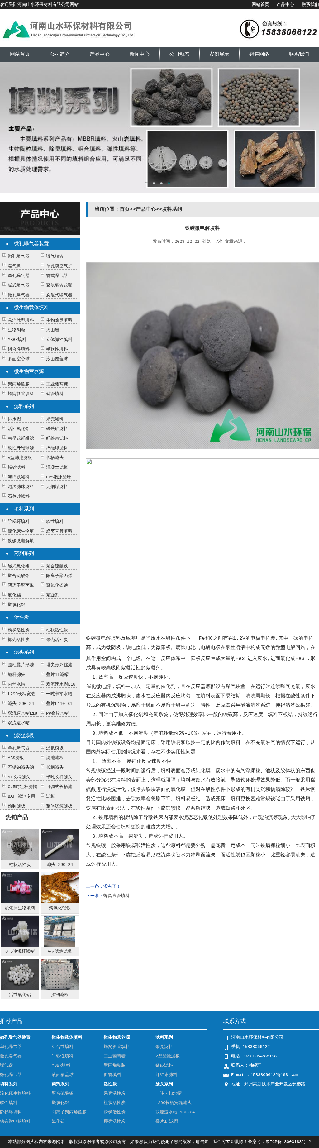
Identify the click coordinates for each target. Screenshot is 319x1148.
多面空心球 (19, 358)
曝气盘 (14, 266)
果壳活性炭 (57, 639)
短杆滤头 (16, 674)
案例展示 (219, 54)
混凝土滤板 (57, 467)
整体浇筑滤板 (59, 806)
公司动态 (179, 54)
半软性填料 (57, 349)
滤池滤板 (24, 736)
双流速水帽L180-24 (175, 1112)
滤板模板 (55, 748)
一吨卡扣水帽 (59, 693)
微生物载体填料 (31, 308)
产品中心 (285, 4)
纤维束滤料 (57, 438)
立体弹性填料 (59, 339)
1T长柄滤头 (19, 777)
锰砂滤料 (16, 467)
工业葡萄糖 (57, 384)
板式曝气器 (19, 285)
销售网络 (259, 54)
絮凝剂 (52, 595)
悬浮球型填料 (21, 320)
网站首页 (260, 4)
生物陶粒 (16, 330)
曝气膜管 (55, 256)
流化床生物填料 (15, 1093)
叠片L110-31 (59, 703)
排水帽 (14, 419)
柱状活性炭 (57, 630)
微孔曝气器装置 (31, 244)
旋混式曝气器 (59, 295)
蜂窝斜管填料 (21, 393)
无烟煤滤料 (57, 486)
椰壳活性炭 (19, 639)
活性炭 (21, 617)
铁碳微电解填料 (15, 1121)
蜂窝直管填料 (59, 531)
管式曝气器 (57, 275)
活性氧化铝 (19, 428)
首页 (125, 209)
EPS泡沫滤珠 (58, 477)
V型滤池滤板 (20, 457)
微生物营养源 (29, 372)
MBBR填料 (17, 339)
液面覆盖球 (57, 358)
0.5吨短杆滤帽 (22, 786)
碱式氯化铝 (19, 566)
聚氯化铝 (16, 604)
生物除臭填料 (59, 320)
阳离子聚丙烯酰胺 (69, 1112)
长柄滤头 (55, 457)
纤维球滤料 (57, 448)
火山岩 (52, 330)
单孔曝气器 (19, 275)
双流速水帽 (19, 722)
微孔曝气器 (19, 256)
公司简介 (60, 54)
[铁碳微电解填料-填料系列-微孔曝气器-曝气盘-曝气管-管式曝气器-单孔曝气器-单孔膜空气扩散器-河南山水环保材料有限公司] (68, 41)
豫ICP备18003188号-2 (288, 1141)
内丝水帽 (16, 684)
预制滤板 (16, 806)
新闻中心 (140, 54)
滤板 (50, 796)
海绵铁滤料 (19, 477)
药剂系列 (24, 554)
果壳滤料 (55, 419)
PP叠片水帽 (57, 713)
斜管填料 (55, 393)
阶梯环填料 (19, 521)
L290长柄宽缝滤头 (173, 1102)
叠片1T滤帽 (57, 674)
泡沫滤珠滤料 (21, 486)
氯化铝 (14, 595)
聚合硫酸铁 (57, 566)
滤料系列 (24, 406)
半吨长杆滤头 (59, 777)
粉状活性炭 (19, 630)
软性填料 (55, 521)
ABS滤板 (16, 757)
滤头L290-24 (21, 703)
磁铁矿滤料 (57, 428)
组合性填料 (19, 349)
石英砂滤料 (19, 496)
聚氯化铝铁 (57, 585)
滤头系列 (24, 652)
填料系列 (24, 509)
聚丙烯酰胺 (19, 384)
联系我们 (310, 4)
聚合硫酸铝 (19, 575)
